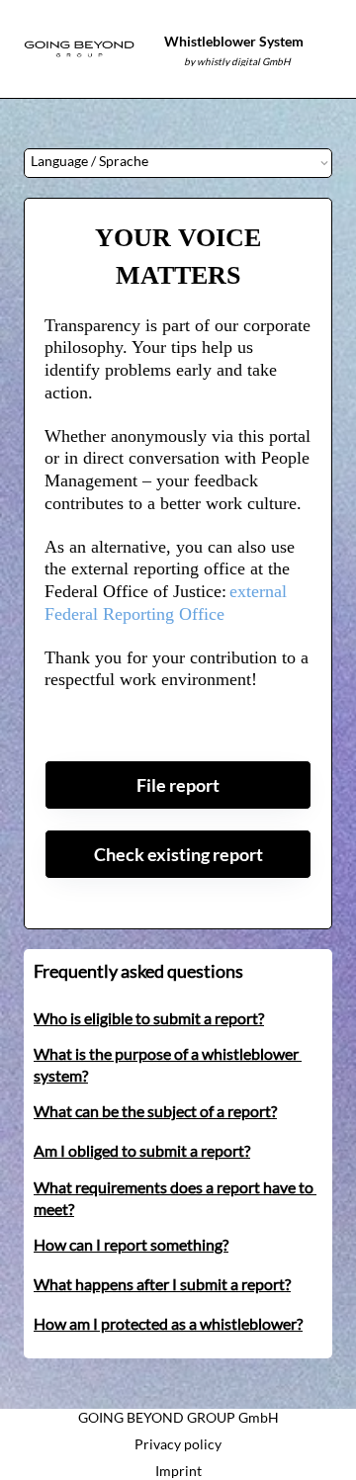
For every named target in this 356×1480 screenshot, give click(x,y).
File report (178, 785)
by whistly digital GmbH (237, 61)
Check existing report (178, 854)
